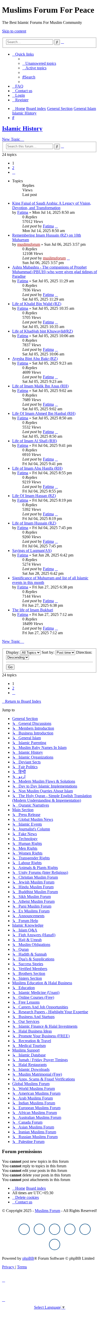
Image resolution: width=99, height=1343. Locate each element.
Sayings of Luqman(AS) (32, 550)
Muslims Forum (47, 1210)
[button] (13, 172)
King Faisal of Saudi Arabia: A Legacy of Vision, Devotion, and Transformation (51, 205)
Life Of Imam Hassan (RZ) (34, 496)
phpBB (28, 1258)
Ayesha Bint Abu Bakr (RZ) (35, 358)
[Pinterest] (69, 1229)
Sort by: (48, 652)
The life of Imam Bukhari (32, 610)
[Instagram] (54, 1229)
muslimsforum (28, 244)
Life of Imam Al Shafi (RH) (34, 441)
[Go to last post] (56, 226)
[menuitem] (39, 63)
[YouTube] (85, 1229)
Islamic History (22, 128)
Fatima (22, 212)
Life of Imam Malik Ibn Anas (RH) (40, 386)
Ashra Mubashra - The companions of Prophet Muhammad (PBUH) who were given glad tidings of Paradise (54, 272)
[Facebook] (24, 1229)
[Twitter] (39, 1229)
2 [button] (13, 168)
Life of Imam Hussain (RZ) (34, 523)
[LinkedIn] (54, 1244)
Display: (13, 652)
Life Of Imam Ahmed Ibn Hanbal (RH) (43, 413)
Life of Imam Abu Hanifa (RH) (37, 468)
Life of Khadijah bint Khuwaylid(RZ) (42, 331)
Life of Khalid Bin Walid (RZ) (36, 304)
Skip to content (14, 31)
